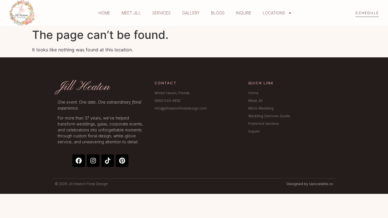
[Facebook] (78, 160)
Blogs (218, 13)
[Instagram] (93, 160)
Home (104, 13)
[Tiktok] (107, 160)
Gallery (191, 13)
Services (161, 13)
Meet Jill (131, 13)
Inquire (243, 13)
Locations (274, 13)
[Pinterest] (122, 160)
